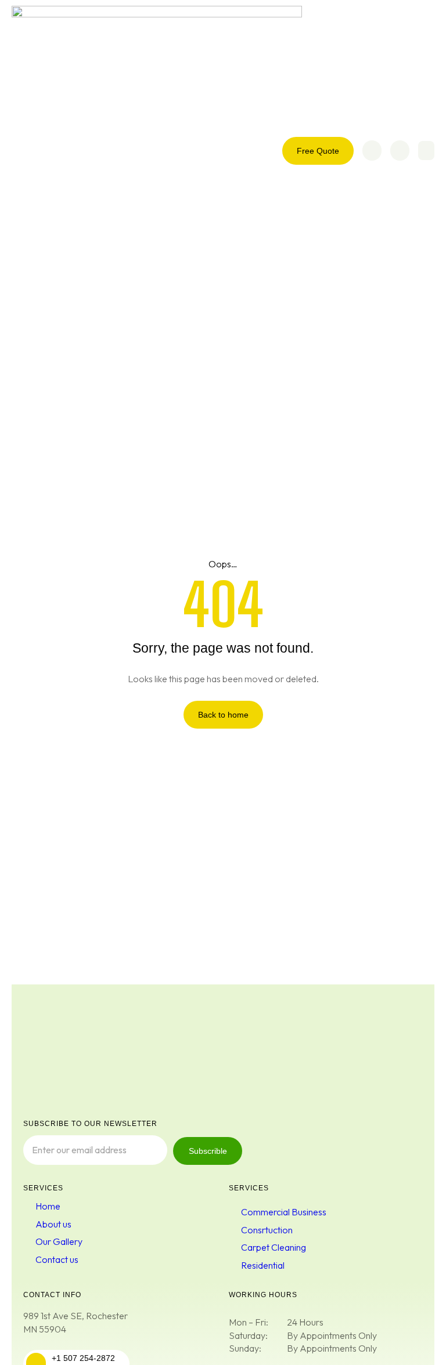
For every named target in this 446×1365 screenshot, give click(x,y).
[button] (426, 150)
